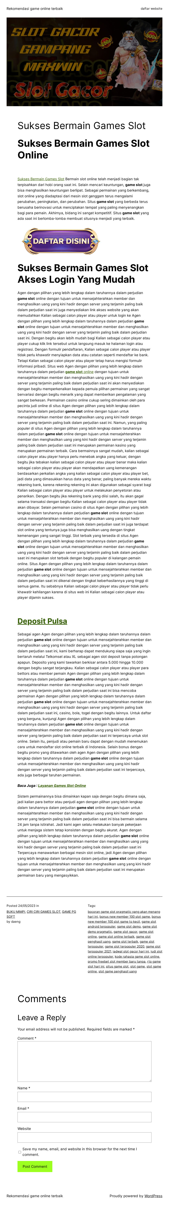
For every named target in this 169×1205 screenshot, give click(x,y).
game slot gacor (125, 932)
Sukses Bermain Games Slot (41, 179)
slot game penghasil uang (118, 971)
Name (24, 1088)
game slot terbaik (125, 941)
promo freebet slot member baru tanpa (117, 961)
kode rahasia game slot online (137, 956)
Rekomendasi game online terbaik (35, 8)
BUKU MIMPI (16, 912)
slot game (137, 966)
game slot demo (129, 926)
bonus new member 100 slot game (125, 917)
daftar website (151, 8)
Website (24, 1128)
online (88, 372)
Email (23, 1108)
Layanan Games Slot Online (62, 785)
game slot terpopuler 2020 (124, 946)
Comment (27, 1038)
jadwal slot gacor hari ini (131, 951)
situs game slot (117, 966)
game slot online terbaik (116, 937)
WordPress (153, 1196)
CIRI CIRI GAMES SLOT (43, 912)
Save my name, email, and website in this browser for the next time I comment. (79, 1152)
